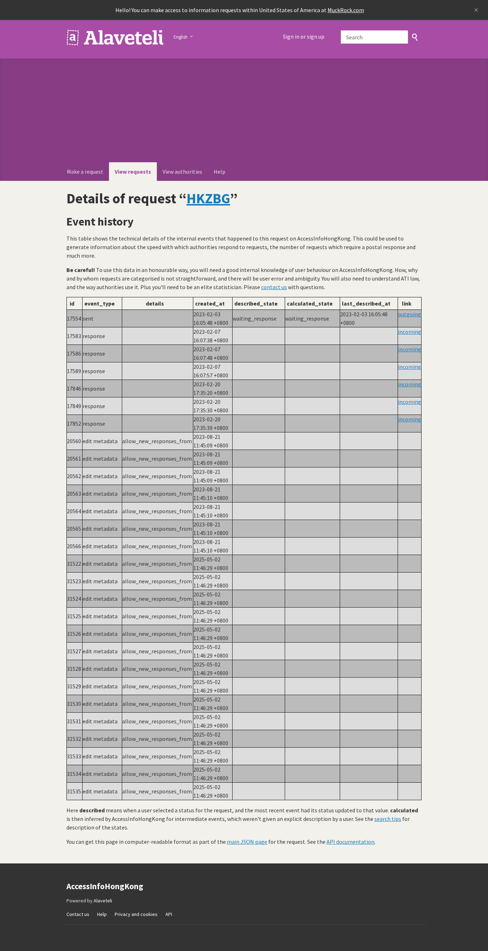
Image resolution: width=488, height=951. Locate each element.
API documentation (350, 841)
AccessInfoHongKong (115, 37)
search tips (387, 818)
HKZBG (208, 198)
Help (219, 171)
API (168, 914)
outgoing (409, 314)
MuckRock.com (346, 10)
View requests (133, 171)
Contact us (77, 914)
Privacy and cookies (136, 914)
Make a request (85, 171)
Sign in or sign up (303, 36)
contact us (274, 287)
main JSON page (247, 841)
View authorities (182, 171)
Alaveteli (103, 900)
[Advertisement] (244, 109)
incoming (409, 331)
